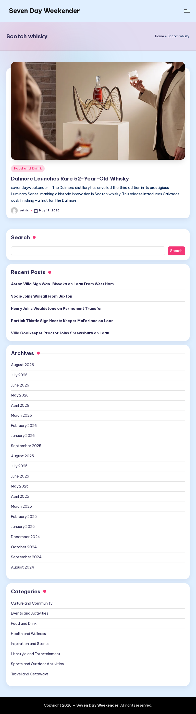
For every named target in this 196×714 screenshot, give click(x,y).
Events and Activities (29, 613)
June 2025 (20, 476)
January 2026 (23, 435)
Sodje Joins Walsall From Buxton (41, 296)
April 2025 (20, 496)
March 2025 (21, 506)
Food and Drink (28, 168)
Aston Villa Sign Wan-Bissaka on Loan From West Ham (62, 284)
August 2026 (22, 364)
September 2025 (26, 446)
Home (159, 36)
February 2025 (24, 516)
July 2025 (19, 466)
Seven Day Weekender (44, 11)
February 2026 (24, 425)
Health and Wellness (28, 633)
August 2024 (22, 567)
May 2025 (20, 486)
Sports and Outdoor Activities (37, 664)
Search (20, 237)
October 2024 (24, 547)
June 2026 (20, 385)
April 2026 (20, 405)
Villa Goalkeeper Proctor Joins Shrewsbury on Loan (60, 333)
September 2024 (26, 557)
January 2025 (23, 526)
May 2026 (20, 395)
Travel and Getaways (29, 674)
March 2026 (21, 415)
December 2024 (25, 537)
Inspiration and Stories (30, 643)
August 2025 (22, 456)
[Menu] (186, 11)
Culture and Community (31, 603)
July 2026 (19, 375)
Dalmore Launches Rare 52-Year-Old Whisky (70, 178)
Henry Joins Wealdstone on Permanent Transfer (56, 308)
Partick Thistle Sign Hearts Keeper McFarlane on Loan (62, 321)
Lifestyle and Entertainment (35, 654)
